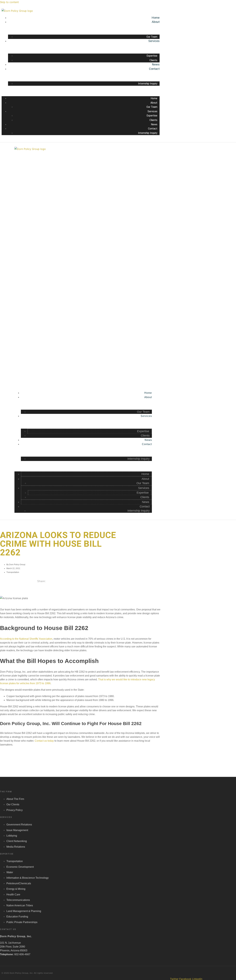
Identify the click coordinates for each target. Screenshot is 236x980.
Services (154, 41)
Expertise (152, 55)
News (156, 64)
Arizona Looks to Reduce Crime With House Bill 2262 (58, 543)
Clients (153, 60)
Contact (154, 68)
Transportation (12, 572)
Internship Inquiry (147, 83)
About (156, 21)
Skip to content (9, 2)
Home (156, 17)
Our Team (151, 36)
